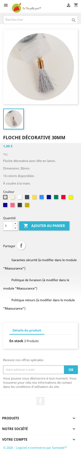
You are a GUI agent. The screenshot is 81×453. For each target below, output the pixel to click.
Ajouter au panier (44, 225)
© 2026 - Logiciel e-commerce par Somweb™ (35, 447)
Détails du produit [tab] (26, 330)
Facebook (40, 401)
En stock (16, 341)
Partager (21, 245)
